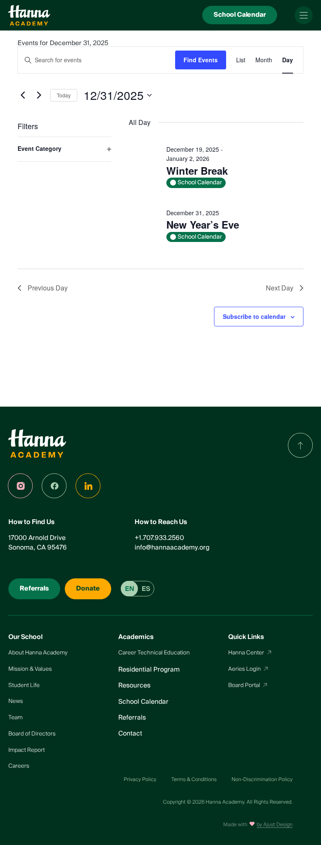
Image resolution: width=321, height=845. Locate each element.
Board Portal (244, 685)
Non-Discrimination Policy (262, 779)
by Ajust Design (275, 824)
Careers (18, 766)
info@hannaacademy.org (172, 547)
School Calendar (143, 702)
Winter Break (197, 170)
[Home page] (29, 15)
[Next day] (39, 95)
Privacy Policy (140, 779)
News (15, 701)
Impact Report (26, 750)
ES (146, 589)
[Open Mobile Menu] (304, 15)
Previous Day (48, 288)
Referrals (132, 717)
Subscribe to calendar (254, 316)
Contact (130, 733)
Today (64, 95)
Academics (136, 637)
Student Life (24, 685)
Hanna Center (246, 652)
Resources (134, 685)
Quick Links (246, 637)
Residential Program (149, 669)
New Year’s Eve (202, 224)
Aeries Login (244, 669)
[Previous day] (23, 95)
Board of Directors (32, 733)
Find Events (200, 60)
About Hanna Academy (38, 652)
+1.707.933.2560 (159, 538)
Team (15, 717)
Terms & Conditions (194, 779)
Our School (25, 637)
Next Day (279, 288)
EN (129, 589)
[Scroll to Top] (300, 445)
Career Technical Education (154, 652)
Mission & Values (30, 669)
